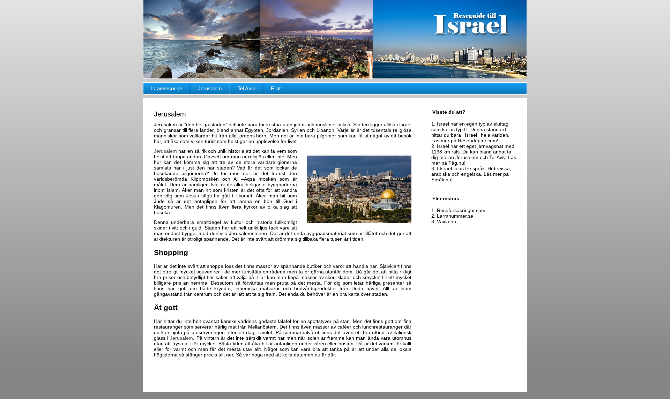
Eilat (276, 88)
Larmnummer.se (455, 216)
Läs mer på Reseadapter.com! (464, 140)
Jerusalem (210, 88)
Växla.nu (446, 221)
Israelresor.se (166, 88)
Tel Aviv (246, 88)
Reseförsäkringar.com (461, 210)
